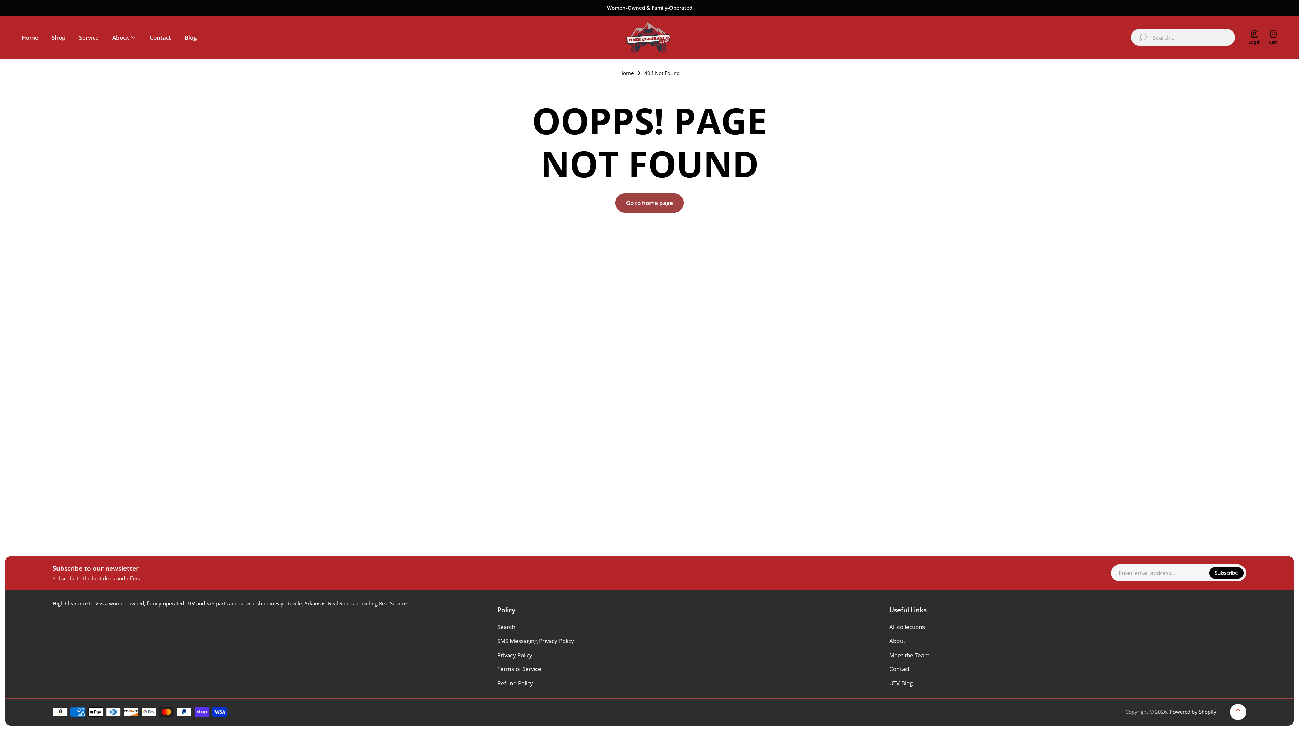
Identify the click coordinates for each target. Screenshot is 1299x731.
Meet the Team (909, 655)
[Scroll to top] (1238, 712)
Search (506, 627)
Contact (899, 669)
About (897, 641)
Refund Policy (515, 683)
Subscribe (1226, 572)
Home (626, 73)
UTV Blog (901, 683)
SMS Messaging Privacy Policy (535, 641)
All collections (907, 627)
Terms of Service (519, 669)
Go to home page (649, 203)
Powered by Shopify (1193, 711)
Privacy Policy (514, 655)
